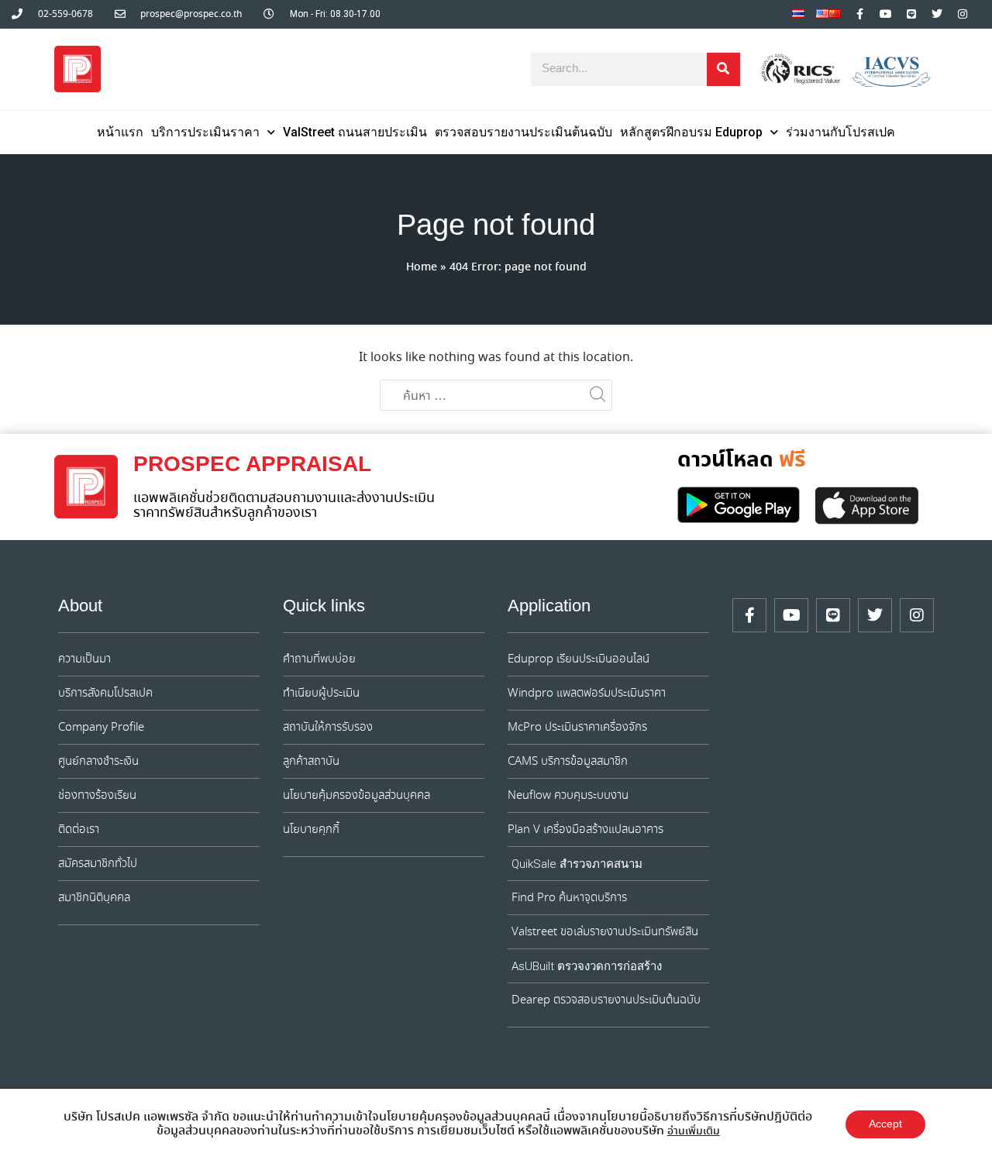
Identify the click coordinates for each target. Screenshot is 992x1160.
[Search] (723, 69)
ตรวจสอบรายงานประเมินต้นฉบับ (523, 132)
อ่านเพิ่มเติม (693, 1131)
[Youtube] (886, 14)
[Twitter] (937, 14)
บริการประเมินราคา (205, 132)
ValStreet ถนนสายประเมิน (355, 132)
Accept (885, 1124)
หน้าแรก (120, 132)
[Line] (911, 14)
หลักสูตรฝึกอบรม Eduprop (691, 132)
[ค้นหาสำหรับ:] (496, 395)
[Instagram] (962, 14)
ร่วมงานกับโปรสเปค (840, 132)
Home (421, 267)
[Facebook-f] (860, 14)
